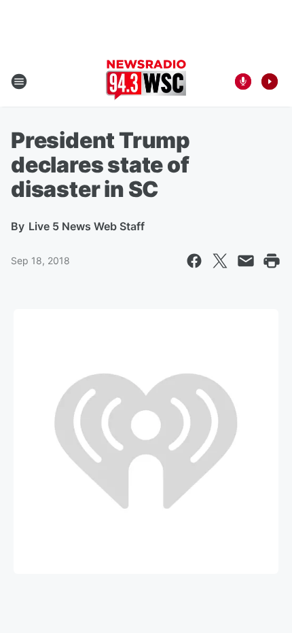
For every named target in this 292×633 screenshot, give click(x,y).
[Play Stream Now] (269, 81)
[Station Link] (146, 81)
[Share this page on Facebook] (194, 260)
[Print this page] (271, 260)
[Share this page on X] (220, 260)
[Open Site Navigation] (19, 81)
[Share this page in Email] (245, 260)
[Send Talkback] (243, 81)
